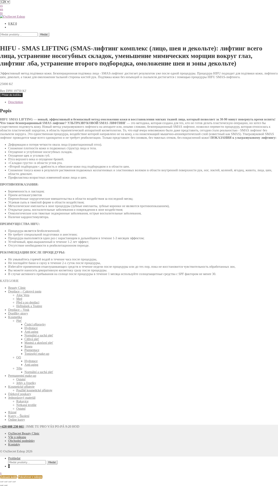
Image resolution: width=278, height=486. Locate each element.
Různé (12, 412)
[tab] (143, 102)
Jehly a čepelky (26, 383)
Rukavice (22, 401)
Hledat (44, 34)
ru (1, 13)
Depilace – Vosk (18, 309)
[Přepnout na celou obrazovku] (9, 481)
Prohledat (14, 458)
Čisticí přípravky (35, 324)
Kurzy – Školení (18, 416)
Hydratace (31, 328)
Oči (18, 357)
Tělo (19, 368)
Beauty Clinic (17, 287)
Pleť (19, 320)
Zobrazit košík (8, 476)
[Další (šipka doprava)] (5, 485)
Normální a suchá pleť (38, 335)
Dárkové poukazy (19, 394)
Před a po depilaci (27, 302)
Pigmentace (31, 350)
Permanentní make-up (22, 375)
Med (19, 298)
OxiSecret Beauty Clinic (23, 433)
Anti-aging (31, 331)
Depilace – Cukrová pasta (24, 291)
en (1, 9)
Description (15, 102)
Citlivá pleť (31, 339)
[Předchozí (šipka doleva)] (1, 485)
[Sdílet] (5, 481)
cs (1, 5)
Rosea (28, 346)
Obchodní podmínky (21, 440)
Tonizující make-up (36, 353)
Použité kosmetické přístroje (34, 390)
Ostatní (20, 379)
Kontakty (14, 444)
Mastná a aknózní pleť (38, 342)
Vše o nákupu (17, 437)
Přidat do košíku (11, 94)
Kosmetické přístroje (21, 386)
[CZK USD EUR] (139, 2)
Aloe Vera (22, 295)
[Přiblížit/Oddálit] (13, 481)
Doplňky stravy (18, 313)
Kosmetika (15, 317)
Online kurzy (16, 419)
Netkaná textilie (26, 405)
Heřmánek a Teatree (29, 306)
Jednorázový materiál (21, 397)
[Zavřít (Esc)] (1, 481)
